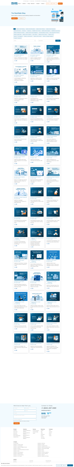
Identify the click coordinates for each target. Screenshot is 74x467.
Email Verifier (15, 431)
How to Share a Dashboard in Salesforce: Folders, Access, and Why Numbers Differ (36, 265)
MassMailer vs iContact (41, 444)
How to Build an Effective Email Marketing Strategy (20, 140)
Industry (42, 3)
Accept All (70, 465)
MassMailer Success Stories (56, 30)
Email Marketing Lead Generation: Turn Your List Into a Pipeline (53, 119)
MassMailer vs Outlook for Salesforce (43, 452)
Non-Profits (31, 460)
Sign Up (59, 3)
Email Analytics (35, 34)
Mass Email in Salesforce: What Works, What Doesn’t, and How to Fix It (53, 327)
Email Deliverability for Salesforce (26, 433)
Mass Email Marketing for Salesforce (27, 431)
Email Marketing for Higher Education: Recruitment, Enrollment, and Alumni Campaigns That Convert (35, 243)
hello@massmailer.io (46, 410)
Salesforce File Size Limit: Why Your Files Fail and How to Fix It (20, 327)
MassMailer (15, 430)
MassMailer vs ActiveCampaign (18, 445)
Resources (32, 3)
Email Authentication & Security (54, 32)
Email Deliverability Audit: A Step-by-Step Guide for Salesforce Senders (53, 221)
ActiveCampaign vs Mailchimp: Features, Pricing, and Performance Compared (20, 79)
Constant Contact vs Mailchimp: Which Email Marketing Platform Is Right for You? (53, 59)
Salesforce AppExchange (17, 34)
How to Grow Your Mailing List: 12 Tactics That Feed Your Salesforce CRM (20, 120)
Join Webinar (43, 438)
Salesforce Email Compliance (27, 34)
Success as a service (36, 430)
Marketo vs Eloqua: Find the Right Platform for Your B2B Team (53, 79)
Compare (37, 3)
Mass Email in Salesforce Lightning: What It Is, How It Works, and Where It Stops (52, 140)
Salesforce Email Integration (46, 30)
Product (19, 3)
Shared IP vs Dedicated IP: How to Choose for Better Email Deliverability (20, 99)
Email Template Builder (16, 435)
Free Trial (48, 3)
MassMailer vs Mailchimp (41, 443)
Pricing (29, 3)
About (50, 430)
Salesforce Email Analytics (38, 36)
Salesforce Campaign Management (48, 36)
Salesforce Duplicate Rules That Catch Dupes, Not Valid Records (53, 286)
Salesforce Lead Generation (28, 36)
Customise (58, 465)
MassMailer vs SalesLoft (41, 454)
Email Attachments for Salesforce (26, 438)
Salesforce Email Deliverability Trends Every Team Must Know (36, 347)
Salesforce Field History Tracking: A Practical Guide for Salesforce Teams (20, 264)
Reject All (64, 465)
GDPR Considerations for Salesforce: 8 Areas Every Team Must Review (53, 160)
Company (51, 429)
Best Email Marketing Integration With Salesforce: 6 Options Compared (36, 181)
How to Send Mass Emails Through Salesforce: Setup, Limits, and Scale (37, 201)
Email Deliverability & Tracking (43, 32)
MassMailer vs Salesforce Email (18, 453)
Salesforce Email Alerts (17, 30)
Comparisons (29, 30)
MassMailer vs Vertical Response (18, 452)
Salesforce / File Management (18, 36)
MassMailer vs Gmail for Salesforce (43, 453)
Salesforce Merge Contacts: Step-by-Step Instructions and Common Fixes (37, 306)
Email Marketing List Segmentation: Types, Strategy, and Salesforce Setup (36, 99)
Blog (41, 431)
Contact (50, 435)
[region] (37, 464)
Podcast (42, 435)
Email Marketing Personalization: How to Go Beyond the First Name (20, 221)
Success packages (35, 431)
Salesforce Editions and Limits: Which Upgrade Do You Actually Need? (20, 160)
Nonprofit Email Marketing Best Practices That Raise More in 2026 (36, 119)
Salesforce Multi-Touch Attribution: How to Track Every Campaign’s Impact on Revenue (53, 264)
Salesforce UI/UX (50, 34)
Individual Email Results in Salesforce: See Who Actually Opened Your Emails (36, 285)
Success (34, 429)
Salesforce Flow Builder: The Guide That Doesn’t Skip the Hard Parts (20, 347)
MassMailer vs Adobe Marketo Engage (43, 448)
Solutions (24, 3)
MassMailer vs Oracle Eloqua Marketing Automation (21, 449)
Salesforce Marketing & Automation (19, 32)
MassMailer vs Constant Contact (18, 444)
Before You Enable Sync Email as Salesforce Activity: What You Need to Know (20, 181)
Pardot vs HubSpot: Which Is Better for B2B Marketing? (35, 58)
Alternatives (24, 30)
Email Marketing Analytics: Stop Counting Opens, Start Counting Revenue (36, 221)
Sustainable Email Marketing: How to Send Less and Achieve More (53, 241)
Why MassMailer (15, 443)
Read (15, 60)
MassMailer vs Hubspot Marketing (18, 454)
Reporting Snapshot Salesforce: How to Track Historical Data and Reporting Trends (20, 285)
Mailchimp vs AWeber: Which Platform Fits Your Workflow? (36, 79)
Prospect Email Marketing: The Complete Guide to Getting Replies (52, 201)
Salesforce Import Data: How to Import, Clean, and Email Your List (53, 306)
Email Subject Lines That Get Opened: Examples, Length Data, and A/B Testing (36, 140)
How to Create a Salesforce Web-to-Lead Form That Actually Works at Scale (36, 327)
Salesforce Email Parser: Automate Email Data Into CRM (36, 160)
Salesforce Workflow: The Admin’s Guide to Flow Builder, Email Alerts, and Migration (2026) (52, 348)
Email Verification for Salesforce (26, 436)
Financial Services (48, 460)
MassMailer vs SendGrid (16, 448)
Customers (50, 431)
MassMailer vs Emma (41, 449)
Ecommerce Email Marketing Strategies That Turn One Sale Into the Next (20, 242)
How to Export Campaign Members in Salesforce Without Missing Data (53, 181)
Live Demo (53, 3)
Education (14, 460)
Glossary (42, 430)
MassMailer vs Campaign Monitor (42, 445)
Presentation (43, 434)
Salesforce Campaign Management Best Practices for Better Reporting (20, 201)
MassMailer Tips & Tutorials (36, 30)
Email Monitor (15, 434)
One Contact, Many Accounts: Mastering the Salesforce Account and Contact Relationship (20, 306)
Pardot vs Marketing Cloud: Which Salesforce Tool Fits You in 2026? (20, 58)
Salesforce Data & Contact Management (32, 32)
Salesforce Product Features (43, 34)
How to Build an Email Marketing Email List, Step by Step (53, 99)
